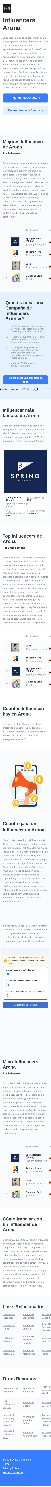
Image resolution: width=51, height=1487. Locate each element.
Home (6, 1463)
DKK (44, 1028)
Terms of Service (13, 1472)
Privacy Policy (11, 1468)
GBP (14, 1028)
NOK (29, 1028)
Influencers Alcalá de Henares (28, 1339)
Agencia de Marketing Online (28, 1420)
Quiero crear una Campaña (25, 110)
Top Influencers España (9, 1404)
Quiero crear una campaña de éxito (25, 379)
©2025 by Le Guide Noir (17, 1459)
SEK (36, 1028)
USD (22, 1028)
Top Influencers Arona (25, 98)
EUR (6, 1028)
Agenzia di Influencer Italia (8, 1434)
